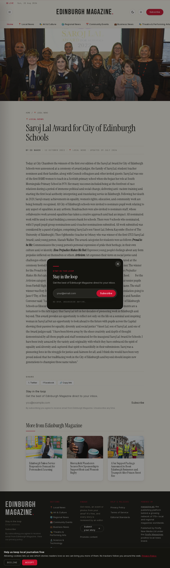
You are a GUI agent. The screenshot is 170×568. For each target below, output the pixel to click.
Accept (29, 562)
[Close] (118, 264)
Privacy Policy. (149, 555)
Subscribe (106, 293)
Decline (12, 562)
